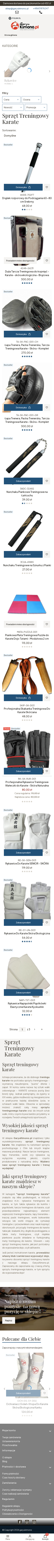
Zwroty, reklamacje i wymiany (17, 1489)
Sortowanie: (9, 130)
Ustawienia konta (11, 1441)
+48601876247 (41, 8)
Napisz (8, 1320)
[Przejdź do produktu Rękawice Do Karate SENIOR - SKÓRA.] (27, 833)
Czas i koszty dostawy (13, 1477)
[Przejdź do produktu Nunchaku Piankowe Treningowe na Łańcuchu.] (27, 461)
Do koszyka (21, 187)
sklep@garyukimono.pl (17, 8)
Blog (4, 1461)
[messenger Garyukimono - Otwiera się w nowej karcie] (27, 1522)
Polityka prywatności (13, 1509)
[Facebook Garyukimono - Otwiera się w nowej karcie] (20, 1522)
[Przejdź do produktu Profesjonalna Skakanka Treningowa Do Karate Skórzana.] (27, 678)
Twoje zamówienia (11, 1437)
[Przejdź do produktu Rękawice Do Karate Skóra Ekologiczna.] (27, 903)
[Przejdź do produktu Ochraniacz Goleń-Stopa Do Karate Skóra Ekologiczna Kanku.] (27, 1375)
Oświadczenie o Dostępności (17, 1513)
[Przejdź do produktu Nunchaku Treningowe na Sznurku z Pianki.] (27, 534)
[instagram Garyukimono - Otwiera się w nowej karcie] (34, 1522)
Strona (14, 1029)
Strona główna (10, 35)
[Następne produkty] (34, 1029)
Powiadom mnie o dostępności (20, 260)
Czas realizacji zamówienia (15, 1493)
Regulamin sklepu (11, 1505)
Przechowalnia (9, 1445)
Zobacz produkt (23, 481)
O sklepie (7, 1457)
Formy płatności (10, 1473)
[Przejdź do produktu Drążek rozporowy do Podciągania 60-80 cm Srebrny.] (27, 167)
